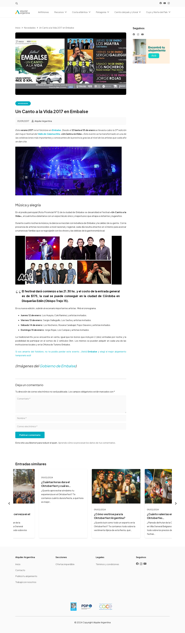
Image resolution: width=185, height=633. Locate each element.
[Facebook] (161, 3)
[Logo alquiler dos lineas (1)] (22, 12)
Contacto (20, 570)
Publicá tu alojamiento (26, 576)
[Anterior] (9, 503)
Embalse (56, 130)
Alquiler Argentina (43, 121)
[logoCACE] (105, 606)
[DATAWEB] (74, 607)
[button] (16, 3)
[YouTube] (164, 3)
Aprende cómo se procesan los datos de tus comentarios (86, 442)
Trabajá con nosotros (25, 582)
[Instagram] (169, 3)
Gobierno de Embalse (57, 366)
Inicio (17, 564)
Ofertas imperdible (65, 564)
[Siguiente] (175, 503)
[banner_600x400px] (151, 51)
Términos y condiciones (107, 564)
